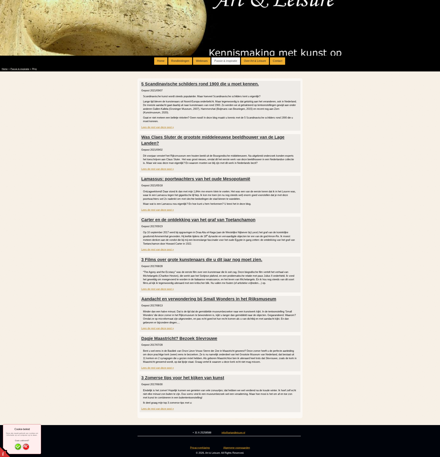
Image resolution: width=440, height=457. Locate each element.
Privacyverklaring (200, 447)
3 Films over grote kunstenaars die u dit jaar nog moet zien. (201, 259)
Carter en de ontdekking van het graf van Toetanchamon (198, 219)
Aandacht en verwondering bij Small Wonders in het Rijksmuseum (208, 298)
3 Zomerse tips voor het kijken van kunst (182, 377)
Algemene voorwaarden (236, 447)
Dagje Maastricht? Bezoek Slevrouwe (179, 338)
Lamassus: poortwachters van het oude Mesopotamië (195, 178)
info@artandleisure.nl (233, 432)
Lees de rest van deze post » (157, 127)
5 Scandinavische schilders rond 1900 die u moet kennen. (200, 83)
